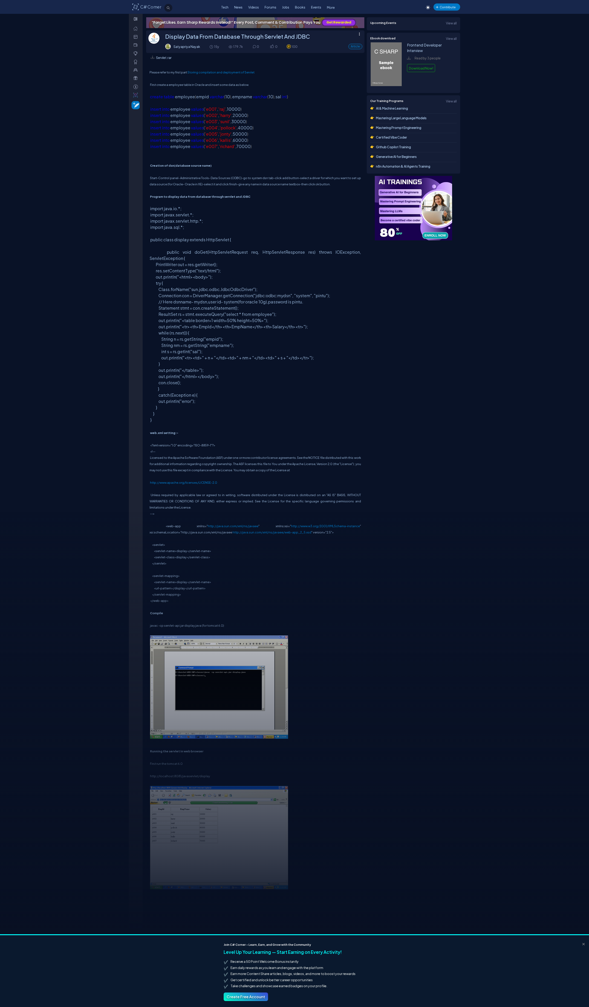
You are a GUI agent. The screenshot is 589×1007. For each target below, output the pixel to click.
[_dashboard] (136, 37)
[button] (271, 47)
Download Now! (421, 68)
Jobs (285, 7)
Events (316, 7)
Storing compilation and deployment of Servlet (221, 72)
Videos (253, 7)
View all (451, 23)
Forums (270, 7)
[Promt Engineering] (413, 208)
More (331, 7)
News (238, 7)
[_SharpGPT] (136, 95)
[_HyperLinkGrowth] (135, 105)
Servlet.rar (164, 57)
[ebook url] (386, 85)
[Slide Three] (255, 22)
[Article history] (211, 47)
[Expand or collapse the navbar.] (136, 19)
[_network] (136, 70)
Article (355, 46)
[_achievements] (136, 62)
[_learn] (136, 53)
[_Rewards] (136, 86)
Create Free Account (246, 996)
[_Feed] (136, 28)
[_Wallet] (136, 45)
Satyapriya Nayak (186, 46)
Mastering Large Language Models (401, 118)
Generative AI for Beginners (396, 156)
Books (300, 7)
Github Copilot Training (393, 147)
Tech (224, 7)
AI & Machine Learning (392, 108)
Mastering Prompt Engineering (398, 127)
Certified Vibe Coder (391, 137)
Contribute (448, 7)
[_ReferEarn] (136, 78)
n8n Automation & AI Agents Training (403, 166)
